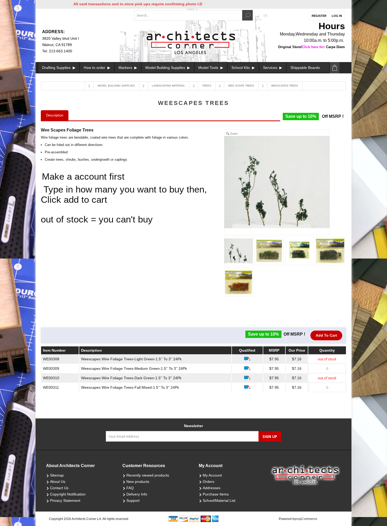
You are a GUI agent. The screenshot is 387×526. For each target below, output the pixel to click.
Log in (337, 15)
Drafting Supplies (57, 67)
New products (137, 481)
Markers (125, 67)
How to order (95, 67)
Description (54, 115)
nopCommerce (306, 519)
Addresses (211, 488)
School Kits (241, 67)
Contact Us (59, 488)
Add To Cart (326, 335)
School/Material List (219, 500)
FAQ (130, 488)
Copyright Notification (68, 494)
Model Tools (208, 67)
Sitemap (57, 475)
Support (133, 500)
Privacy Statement (65, 500)
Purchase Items (216, 494)
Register (319, 15)
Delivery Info (136, 494)
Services (270, 67)
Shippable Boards (305, 67)
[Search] (247, 15)
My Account (212, 475)
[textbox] (188, 15)
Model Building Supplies (165, 67)
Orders (208, 481)
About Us (57, 481)
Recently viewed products (147, 475)
